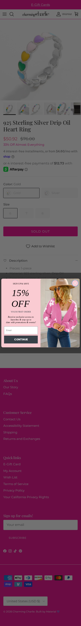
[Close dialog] (75, 283)
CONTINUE (21, 339)
